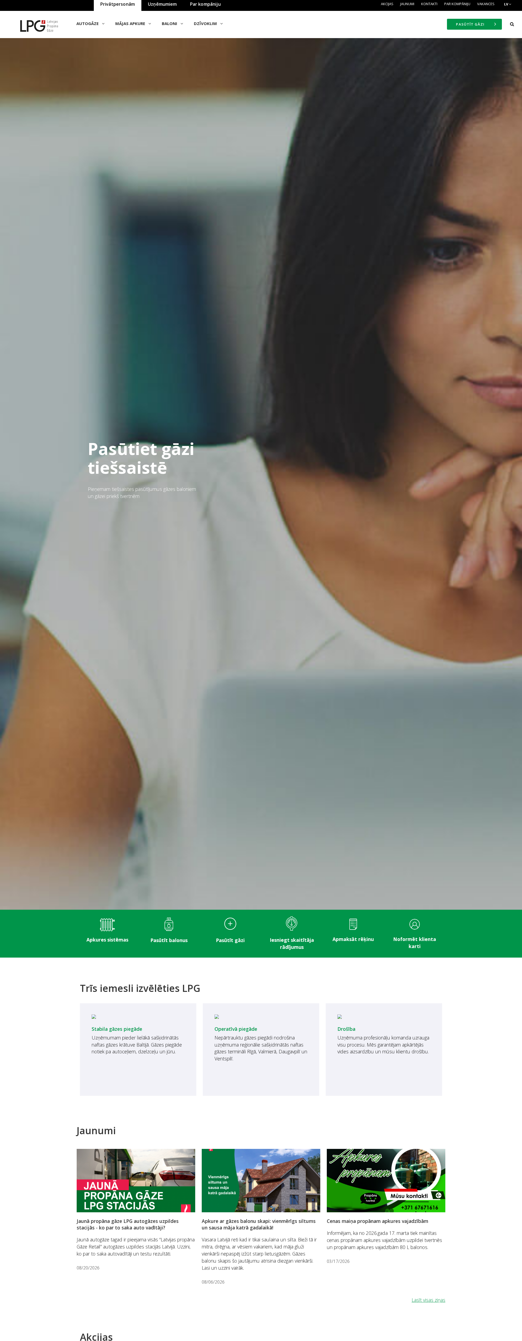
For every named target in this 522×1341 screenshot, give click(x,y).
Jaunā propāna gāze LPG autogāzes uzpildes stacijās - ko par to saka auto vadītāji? (128, 1224)
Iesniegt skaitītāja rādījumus (292, 943)
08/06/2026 (213, 1282)
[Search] (511, 24)
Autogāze (88, 23)
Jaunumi (407, 3)
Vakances (486, 3)
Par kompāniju (457, 3)
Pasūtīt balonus (169, 940)
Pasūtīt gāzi (230, 940)
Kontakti (429, 3)
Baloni (170, 23)
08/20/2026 (88, 1268)
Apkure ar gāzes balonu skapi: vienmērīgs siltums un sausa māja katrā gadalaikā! (259, 1224)
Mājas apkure (130, 23)
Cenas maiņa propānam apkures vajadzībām (377, 1221)
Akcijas (387, 3)
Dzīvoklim (206, 23)
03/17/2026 (338, 1261)
